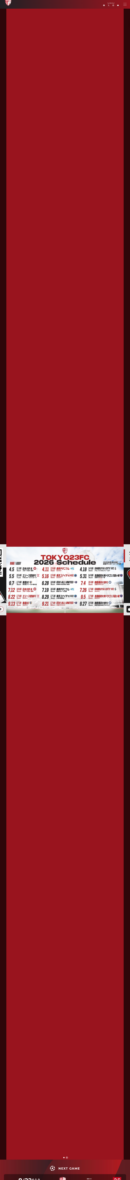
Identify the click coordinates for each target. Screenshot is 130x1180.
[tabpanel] (65, 580)
